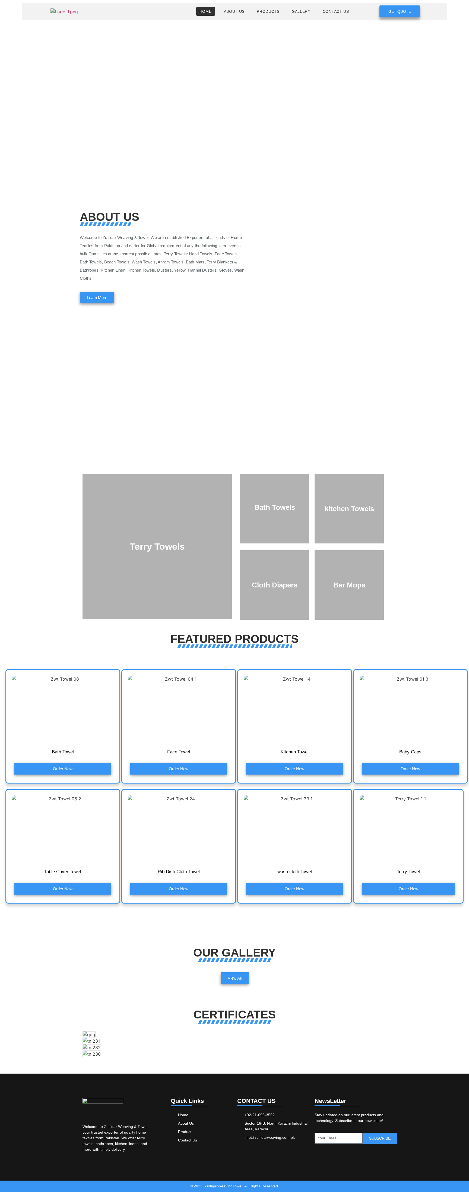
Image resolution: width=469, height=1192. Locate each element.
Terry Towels (157, 546)
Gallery (301, 11)
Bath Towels (274, 507)
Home (205, 11)
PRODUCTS (268, 11)
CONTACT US (336, 11)
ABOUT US (234, 11)
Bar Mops (349, 585)
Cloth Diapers (274, 585)
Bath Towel (63, 751)
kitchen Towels (349, 509)
